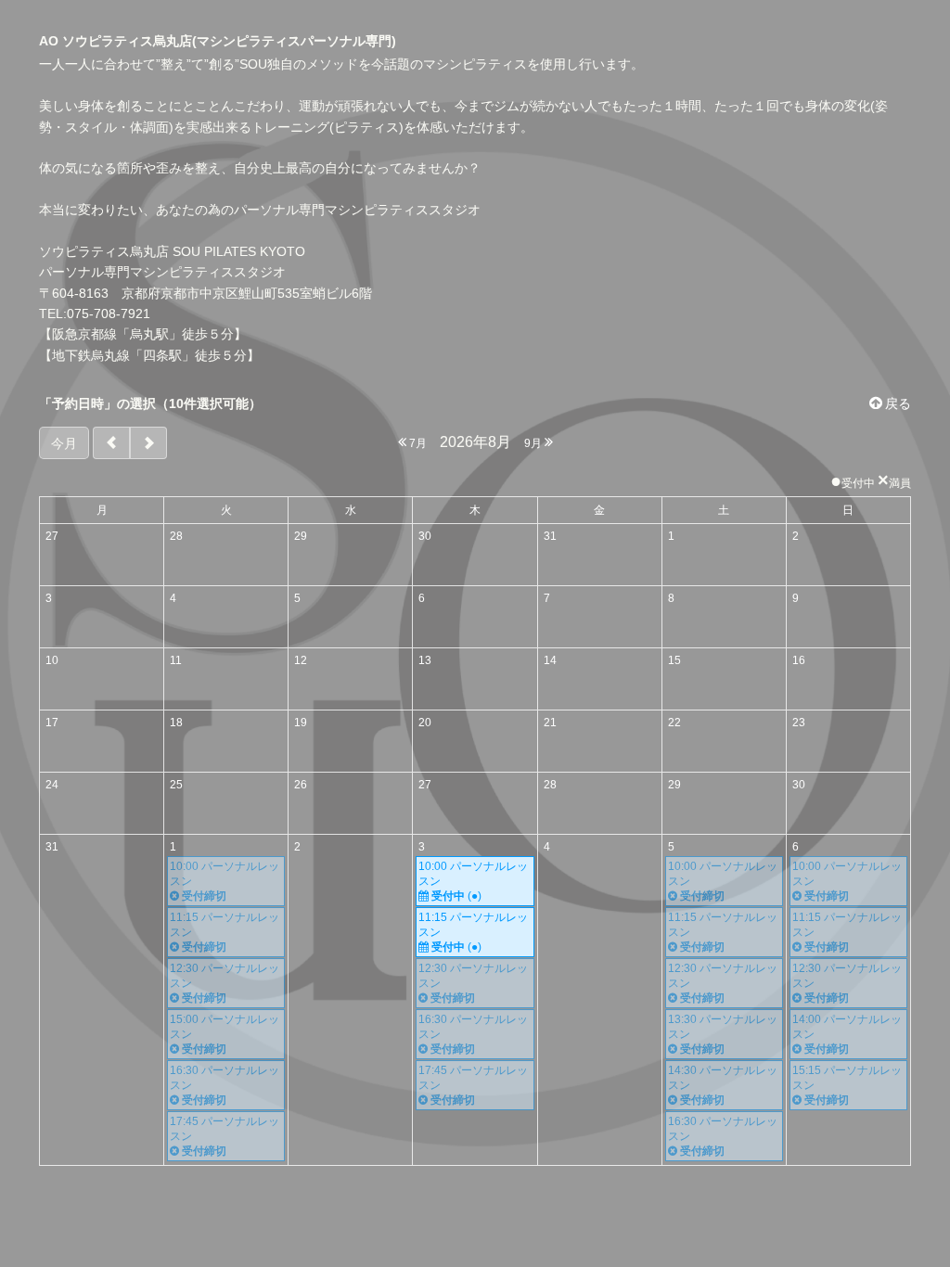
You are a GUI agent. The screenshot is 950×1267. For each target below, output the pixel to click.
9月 (534, 443)
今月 (64, 443)
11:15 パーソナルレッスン (473, 932)
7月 (416, 443)
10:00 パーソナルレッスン (473, 881)
